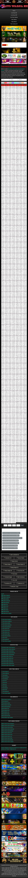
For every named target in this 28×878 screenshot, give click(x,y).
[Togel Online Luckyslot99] (14, 816)
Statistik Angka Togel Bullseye (8, 654)
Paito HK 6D (14, 21)
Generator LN (8, 558)
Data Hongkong (6, 673)
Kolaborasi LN (21, 583)
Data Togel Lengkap (6, 693)
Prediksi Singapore (6, 595)
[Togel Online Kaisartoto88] (14, 805)
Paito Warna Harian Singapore (8, 723)
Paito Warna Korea (6, 630)
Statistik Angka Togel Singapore (9, 647)
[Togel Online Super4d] (14, 39)
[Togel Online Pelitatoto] (14, 56)
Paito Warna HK (12, 867)
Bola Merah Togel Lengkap (8, 717)
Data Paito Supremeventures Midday (10, 540)
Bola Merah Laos (6, 712)
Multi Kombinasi (21, 577)
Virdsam (2, 747)
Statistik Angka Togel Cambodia (9, 652)
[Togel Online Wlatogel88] (14, 794)
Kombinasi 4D (8, 583)
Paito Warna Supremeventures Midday (14, 66)
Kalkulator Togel (14, 586)
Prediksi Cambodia (6, 600)
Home (14, 10)
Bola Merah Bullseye (6, 706)
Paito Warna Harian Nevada (8, 739)
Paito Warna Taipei (6, 633)
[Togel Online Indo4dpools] (14, 811)
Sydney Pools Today (5, 749)
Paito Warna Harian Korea (7, 734)
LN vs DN (14, 580)
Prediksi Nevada (6, 611)
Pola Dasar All (21, 570)
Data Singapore (6, 671)
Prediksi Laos (5, 607)
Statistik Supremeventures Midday (10, 545)
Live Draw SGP (14, 15)
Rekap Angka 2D (14, 567)
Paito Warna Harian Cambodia (8, 729)
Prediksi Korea (5, 606)
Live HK (2, 593)
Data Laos (5, 684)
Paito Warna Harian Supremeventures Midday (12, 538)
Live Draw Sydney (14, 17)
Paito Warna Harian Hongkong (8, 725)
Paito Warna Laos (6, 632)
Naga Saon (22, 867)
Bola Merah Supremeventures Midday (10, 543)
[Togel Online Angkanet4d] (14, 844)
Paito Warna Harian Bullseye (8, 730)
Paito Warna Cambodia (7, 624)
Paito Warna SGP (11, 869)
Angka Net (7, 867)
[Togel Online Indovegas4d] (14, 860)
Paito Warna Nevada (6, 635)
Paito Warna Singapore (7, 619)
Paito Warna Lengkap (7, 641)
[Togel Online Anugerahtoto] (14, 833)
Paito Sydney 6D (14, 23)
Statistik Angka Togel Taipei (8, 661)
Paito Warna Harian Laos (7, 736)
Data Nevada (5, 687)
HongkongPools (5, 873)
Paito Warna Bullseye (7, 626)
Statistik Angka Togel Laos (8, 660)
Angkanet (10, 871)
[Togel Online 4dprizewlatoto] (14, 800)
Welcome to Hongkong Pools (20, 747)
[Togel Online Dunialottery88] (14, 827)
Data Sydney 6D (6, 691)
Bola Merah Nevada (6, 715)
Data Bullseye (5, 678)
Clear (22, 525)
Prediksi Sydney (6, 598)
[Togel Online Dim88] (14, 34)
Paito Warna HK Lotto (22, 873)
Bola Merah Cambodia (7, 704)
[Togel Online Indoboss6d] (14, 761)
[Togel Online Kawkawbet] (14, 772)
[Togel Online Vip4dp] (14, 822)
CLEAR (3, 82)
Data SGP (19, 869)
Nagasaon (7, 747)
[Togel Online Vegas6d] (14, 778)
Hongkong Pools (13, 749)
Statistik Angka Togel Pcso (8, 656)
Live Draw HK (14, 12)
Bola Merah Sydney (6, 703)
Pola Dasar (14, 573)
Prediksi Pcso (5, 604)
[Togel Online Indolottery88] (14, 838)
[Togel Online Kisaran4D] (14, 45)
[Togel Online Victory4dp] (14, 767)
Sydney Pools (14, 871)
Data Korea (5, 682)
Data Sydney (5, 675)
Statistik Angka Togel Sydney (8, 651)
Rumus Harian (21, 558)
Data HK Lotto (4, 874)
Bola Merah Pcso (6, 708)
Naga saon (12, 747)
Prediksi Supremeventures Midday (10, 548)
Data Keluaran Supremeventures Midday (11, 532)
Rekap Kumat (14, 561)
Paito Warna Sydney (6, 623)
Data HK (15, 869)
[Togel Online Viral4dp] (14, 61)
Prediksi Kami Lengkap (7, 613)
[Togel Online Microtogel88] (14, 756)
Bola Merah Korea (6, 710)
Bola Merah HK (5, 701)
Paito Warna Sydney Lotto (13, 873)
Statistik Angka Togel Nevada (8, 663)
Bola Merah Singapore (7, 699)
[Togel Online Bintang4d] (14, 789)
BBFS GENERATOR (14, 554)
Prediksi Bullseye (6, 602)
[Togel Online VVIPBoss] (14, 28)
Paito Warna (14, 19)
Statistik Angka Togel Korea (8, 658)
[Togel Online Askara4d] (14, 783)
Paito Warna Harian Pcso (7, 732)
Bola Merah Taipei (6, 713)
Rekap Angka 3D (21, 564)
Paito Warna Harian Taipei (7, 738)
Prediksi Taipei (5, 609)
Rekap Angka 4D (8, 570)
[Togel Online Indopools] (14, 849)
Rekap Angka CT (8, 564)
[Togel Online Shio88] (14, 855)
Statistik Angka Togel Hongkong (9, 649)
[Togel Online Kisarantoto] (14, 50)
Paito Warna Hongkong (7, 621)
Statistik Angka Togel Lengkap (8, 665)
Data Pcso (5, 680)
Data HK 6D (5, 689)
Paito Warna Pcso (6, 628)
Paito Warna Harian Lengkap (8, 741)
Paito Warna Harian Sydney (8, 727)
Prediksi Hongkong (6, 597)
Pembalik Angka (8, 577)
